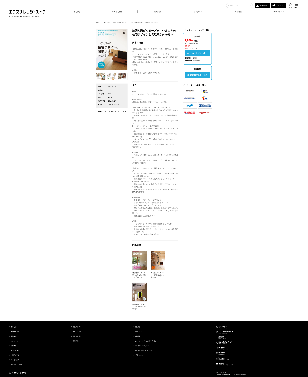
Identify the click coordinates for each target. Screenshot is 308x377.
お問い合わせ (139, 355)
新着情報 (13, 346)
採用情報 (138, 336)
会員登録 (263, 5)
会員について (77, 331)
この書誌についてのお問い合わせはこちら (111, 111)
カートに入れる (198, 53)
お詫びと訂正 (15, 350)
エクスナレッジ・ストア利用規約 (145, 341)
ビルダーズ (198, 12)
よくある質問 (15, 360)
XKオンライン (278, 12)
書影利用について (16, 364)
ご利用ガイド (15, 355)
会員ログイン (77, 327)
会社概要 (138, 327)
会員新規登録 (77, 336)
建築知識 (157, 12)
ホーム (98, 23)
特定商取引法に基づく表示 (143, 350)
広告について (139, 331)
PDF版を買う (117, 12)
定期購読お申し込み (198, 75)
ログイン (279, 5)
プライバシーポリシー (142, 346)
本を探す (77, 12)
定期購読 (238, 12)
